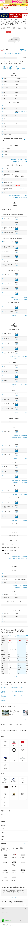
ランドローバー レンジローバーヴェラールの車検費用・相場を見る (12, 692)
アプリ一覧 (3, 925)
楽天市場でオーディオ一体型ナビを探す (19, 386)
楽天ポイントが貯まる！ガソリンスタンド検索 (17, 161)
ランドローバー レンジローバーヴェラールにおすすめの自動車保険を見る (12, 699)
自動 (25, 28)
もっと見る (14, 676)
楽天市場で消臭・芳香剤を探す (20, 435)
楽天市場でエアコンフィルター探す (19, 437)
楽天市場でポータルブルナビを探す (19, 384)
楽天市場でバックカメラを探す (20, 299)
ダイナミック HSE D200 (10, 636)
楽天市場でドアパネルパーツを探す (19, 494)
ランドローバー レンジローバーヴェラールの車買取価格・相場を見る (12, 688)
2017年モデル (13, 57)
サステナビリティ (14, 925)
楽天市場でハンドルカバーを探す (20, 358)
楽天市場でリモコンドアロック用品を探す (18, 356)
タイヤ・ (19, 28)
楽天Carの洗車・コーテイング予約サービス (18, 558)
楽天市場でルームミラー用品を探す (19, 480)
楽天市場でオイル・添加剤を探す (20, 585)
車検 (14, 28)
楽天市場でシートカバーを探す (20, 412)
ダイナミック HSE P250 (19, 636)
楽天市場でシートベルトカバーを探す (19, 317)
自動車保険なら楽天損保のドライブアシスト (18, 195)
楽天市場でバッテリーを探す (21, 587)
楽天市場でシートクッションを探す (19, 414)
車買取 (8, 28)
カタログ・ (3, 28)
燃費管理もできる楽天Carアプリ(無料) (19, 159)
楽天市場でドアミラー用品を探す (20, 482)
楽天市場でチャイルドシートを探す (19, 315)
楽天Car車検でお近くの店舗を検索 (20, 197)
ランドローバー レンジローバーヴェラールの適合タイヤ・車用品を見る (12, 696)
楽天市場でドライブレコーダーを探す (19, 297)
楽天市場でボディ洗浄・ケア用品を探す (19, 556)
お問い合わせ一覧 (8, 925)
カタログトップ (4, 57)
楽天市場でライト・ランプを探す (20, 458)
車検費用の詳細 (22, 188)
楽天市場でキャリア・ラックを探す (19, 520)
